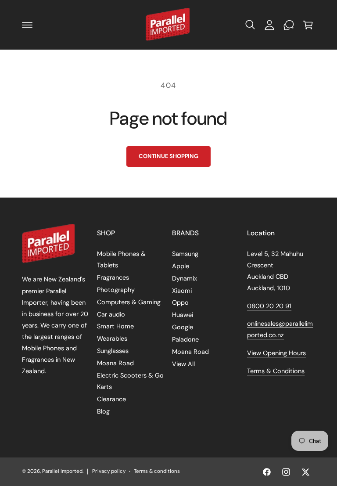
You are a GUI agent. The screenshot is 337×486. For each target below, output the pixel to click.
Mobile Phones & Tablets (121, 259)
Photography (116, 290)
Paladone (185, 339)
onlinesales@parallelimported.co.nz (280, 329)
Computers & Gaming (129, 302)
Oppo (180, 302)
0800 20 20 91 (269, 306)
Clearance (111, 399)
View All (183, 364)
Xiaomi (182, 291)
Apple (180, 266)
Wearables (112, 338)
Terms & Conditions (276, 371)
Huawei (182, 315)
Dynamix (184, 278)
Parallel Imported (62, 471)
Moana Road (115, 363)
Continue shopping (168, 156)
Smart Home (115, 326)
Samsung (185, 254)
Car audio (111, 314)
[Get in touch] (288, 25)
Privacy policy (108, 471)
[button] (27, 25)
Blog (103, 411)
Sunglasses (113, 351)
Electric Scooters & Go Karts (130, 381)
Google (182, 327)
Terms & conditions (157, 471)
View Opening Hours (276, 353)
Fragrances (113, 277)
